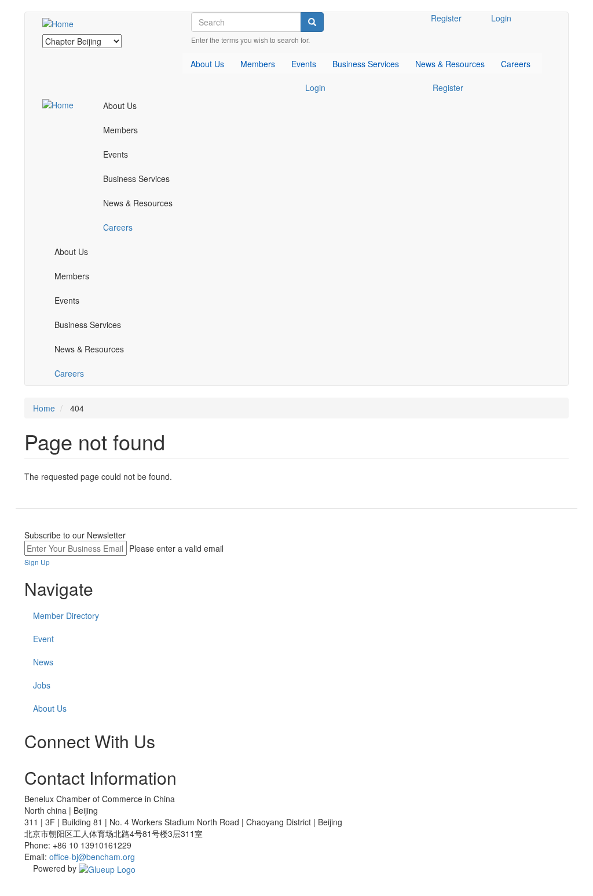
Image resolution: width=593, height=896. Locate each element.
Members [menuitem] (257, 64)
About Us (50, 708)
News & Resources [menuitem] (450, 64)
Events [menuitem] (303, 64)
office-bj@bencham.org (92, 856)
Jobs (41, 685)
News (43, 662)
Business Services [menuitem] (365, 64)
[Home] (62, 23)
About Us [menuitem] (207, 64)
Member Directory (66, 615)
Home (44, 408)
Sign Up (37, 562)
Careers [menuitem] (515, 64)
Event (43, 638)
